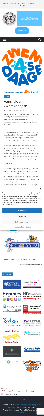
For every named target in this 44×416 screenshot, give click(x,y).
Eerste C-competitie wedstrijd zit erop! (19, 259)
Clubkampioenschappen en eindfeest (21, 3)
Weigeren (22, 216)
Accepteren (22, 210)
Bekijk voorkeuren (22, 222)
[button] (41, 189)
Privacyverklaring (20, 227)
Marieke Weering (22, 110)
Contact (28, 227)
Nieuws (7, 96)
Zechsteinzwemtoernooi (30, 264)
